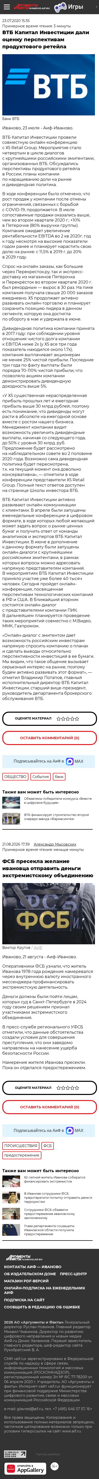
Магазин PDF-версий (26, 1281)
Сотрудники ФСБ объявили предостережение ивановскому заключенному (49, 1214)
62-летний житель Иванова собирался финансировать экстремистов (54, 1179)
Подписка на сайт (24, 1300)
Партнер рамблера (48, 1454)
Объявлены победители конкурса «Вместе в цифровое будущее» (58, 801)
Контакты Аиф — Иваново (32, 1267)
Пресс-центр (73, 1274)
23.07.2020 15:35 (16, 20)
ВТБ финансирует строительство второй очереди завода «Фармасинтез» (56, 817)
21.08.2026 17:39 (16, 844)
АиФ (38, 947)
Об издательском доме (30, 1274)
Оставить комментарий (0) (49, 738)
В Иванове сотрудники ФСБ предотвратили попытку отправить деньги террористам (58, 1198)
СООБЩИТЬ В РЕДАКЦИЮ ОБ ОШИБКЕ (42, 1307)
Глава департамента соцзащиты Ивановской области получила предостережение (49, 1230)
